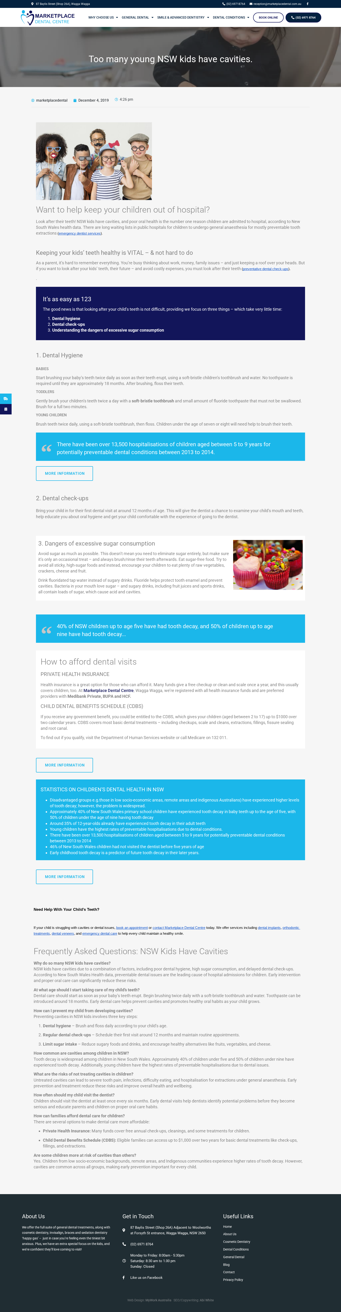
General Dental (135, 17)
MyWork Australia (158, 1300)
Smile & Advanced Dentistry (181, 17)
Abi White (207, 1300)
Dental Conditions (229, 17)
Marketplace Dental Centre (109, 690)
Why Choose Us (101, 17)
